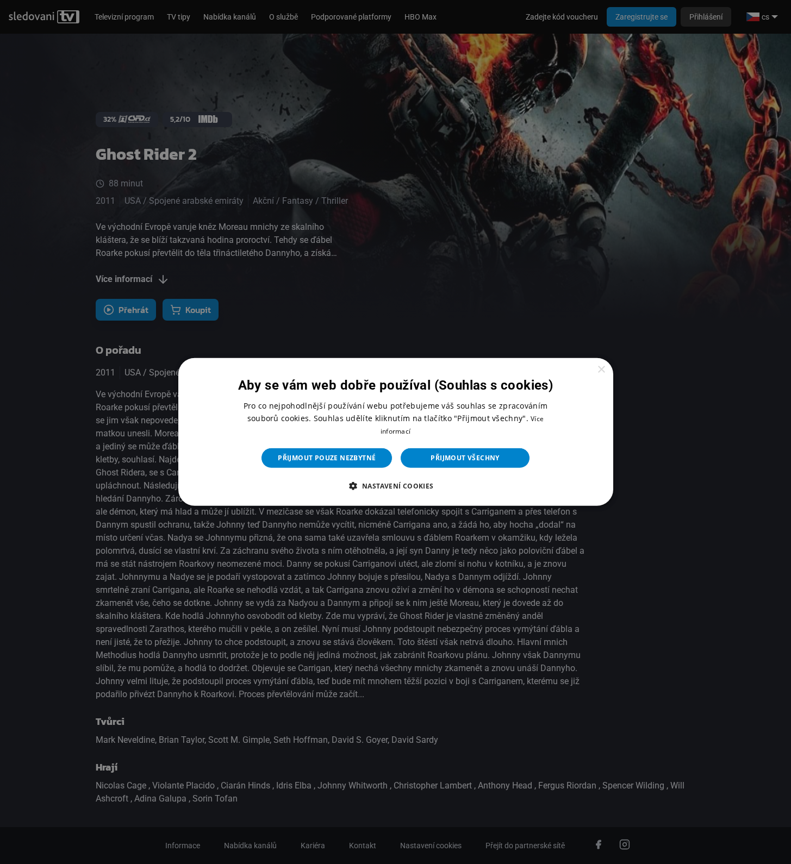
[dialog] (395, 432)
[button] (395, 485)
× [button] (601, 370)
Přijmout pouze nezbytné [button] (327, 457)
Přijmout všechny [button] (465, 457)
